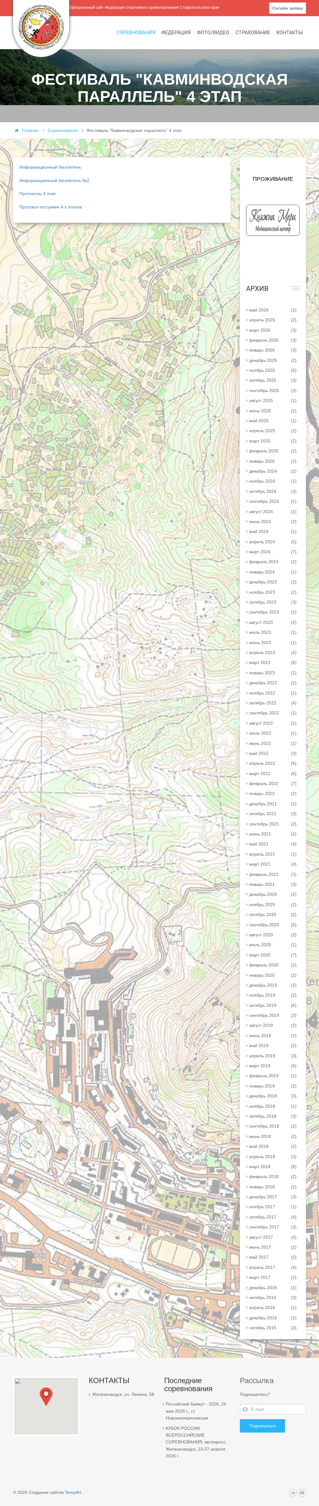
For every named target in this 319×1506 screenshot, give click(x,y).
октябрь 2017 (273, 1216)
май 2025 (273, 420)
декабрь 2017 (273, 1196)
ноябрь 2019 (273, 995)
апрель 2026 (273, 319)
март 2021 (273, 864)
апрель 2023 (273, 652)
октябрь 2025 (273, 380)
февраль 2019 (273, 1075)
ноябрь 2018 (273, 1106)
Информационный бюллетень (50, 167)
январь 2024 (273, 571)
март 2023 (273, 662)
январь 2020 (273, 975)
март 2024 (273, 551)
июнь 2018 (273, 1136)
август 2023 (273, 622)
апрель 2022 (273, 763)
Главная (30, 130)
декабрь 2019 (273, 985)
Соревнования (136, 32)
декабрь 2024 (273, 471)
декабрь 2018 (273, 1095)
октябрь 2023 (273, 602)
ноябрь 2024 (273, 481)
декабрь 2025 (273, 360)
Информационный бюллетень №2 (54, 180)
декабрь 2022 (273, 682)
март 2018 (273, 1166)
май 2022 (273, 753)
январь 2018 (273, 1186)
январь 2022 (273, 793)
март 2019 (273, 1065)
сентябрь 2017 (273, 1226)
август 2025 (273, 400)
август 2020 (273, 934)
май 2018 (273, 1146)
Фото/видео (213, 32)
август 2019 (273, 1025)
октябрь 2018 (273, 1116)
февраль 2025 (273, 450)
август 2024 (273, 511)
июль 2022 (273, 733)
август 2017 (273, 1237)
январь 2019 (273, 1085)
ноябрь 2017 (273, 1206)
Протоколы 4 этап (37, 193)
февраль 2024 (273, 561)
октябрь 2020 (273, 914)
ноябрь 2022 (273, 692)
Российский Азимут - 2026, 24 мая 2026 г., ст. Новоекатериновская (196, 1410)
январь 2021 (273, 884)
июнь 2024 (273, 521)
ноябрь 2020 (273, 904)
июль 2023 (273, 632)
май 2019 (273, 1045)
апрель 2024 (273, 541)
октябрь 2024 (273, 491)
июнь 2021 (273, 833)
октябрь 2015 (273, 1327)
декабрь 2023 (273, 581)
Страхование (253, 32)
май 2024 (273, 531)
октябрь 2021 (273, 813)
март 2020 (273, 954)
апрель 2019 (273, 1055)
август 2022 (273, 723)
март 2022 (273, 773)
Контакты (289, 32)
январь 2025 (273, 461)
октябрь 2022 (273, 702)
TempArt (73, 1492)
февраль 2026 (273, 340)
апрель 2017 (273, 1267)
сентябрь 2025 (273, 390)
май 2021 (273, 843)
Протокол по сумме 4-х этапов (50, 206)
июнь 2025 (273, 410)
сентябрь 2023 (273, 612)
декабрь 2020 (273, 894)
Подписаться (262, 1425)
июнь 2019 (273, 1035)
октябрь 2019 (273, 1005)
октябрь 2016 (273, 1297)
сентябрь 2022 (273, 712)
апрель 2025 (273, 430)
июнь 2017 (273, 1247)
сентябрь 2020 (273, 924)
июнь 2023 (273, 642)
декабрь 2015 (273, 1317)
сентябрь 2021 (273, 823)
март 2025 (273, 440)
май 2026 (273, 309)
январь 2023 (273, 672)
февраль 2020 (273, 964)
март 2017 (273, 1277)
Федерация (176, 32)
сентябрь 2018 (273, 1126)
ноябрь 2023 (273, 592)
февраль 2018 (273, 1176)
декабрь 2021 (273, 803)
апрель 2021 (273, 854)
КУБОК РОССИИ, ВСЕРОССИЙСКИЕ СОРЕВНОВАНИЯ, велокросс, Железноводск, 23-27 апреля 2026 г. (196, 1442)
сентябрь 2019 (273, 1015)
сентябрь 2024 (273, 501)
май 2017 (273, 1257)
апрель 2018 (273, 1156)
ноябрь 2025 (273, 370)
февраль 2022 (273, 783)
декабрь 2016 (273, 1287)
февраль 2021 (273, 874)
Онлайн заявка (287, 8)
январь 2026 (273, 350)
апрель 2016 (273, 1307)
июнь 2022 (273, 743)
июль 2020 (273, 944)
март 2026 (273, 330)
